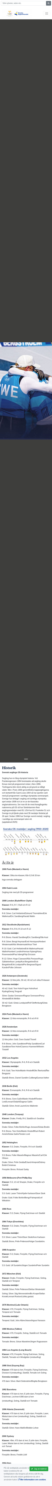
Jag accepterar (40, 1469)
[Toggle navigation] (46, 13)
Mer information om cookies (33, 1480)
